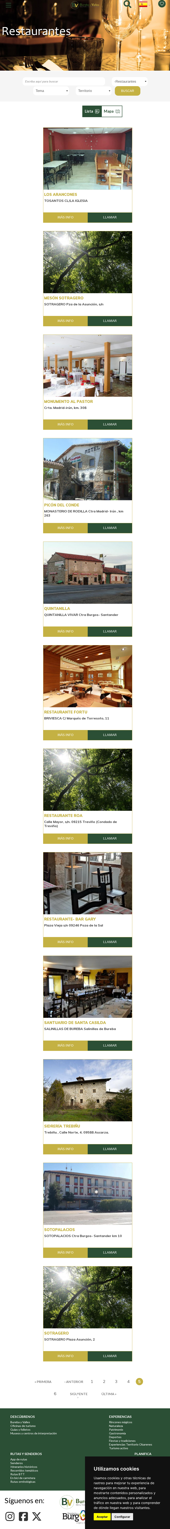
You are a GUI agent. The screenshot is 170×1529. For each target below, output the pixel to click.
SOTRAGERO (56, 1333)
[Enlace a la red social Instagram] (11, 1516)
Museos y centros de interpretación (33, 1433)
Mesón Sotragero (64, 298)
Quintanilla (57, 609)
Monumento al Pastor (68, 402)
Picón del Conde (61, 505)
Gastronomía (117, 1433)
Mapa (109, 111)
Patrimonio (116, 1429)
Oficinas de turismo (23, 1426)
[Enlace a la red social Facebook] (24, 1516)
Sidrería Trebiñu (62, 1126)
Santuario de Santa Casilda (75, 1023)
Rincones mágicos (120, 1422)
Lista (89, 111)
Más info (65, 217)
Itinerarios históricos (23, 1466)
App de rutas (18, 1459)
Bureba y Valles (20, 1422)
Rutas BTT (17, 1474)
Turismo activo (118, 1448)
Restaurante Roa (63, 816)
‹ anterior (73, 1382)
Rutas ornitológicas (22, 1481)
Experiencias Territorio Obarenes (130, 1444)
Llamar (110, 217)
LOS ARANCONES (60, 194)
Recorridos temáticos (24, 1470)
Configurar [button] (122, 1516)
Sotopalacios (59, 1230)
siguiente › (78, 1395)
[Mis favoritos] (162, 3)
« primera (43, 1382)
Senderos (16, 1463)
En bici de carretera (22, 1478)
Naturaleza (116, 1426)
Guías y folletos (20, 1429)
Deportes (115, 1437)
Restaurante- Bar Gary (70, 919)
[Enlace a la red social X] (37, 1516)
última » (109, 1394)
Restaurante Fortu (65, 712)
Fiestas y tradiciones (122, 1440)
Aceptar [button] (102, 1516)
